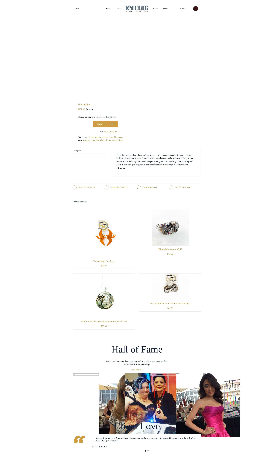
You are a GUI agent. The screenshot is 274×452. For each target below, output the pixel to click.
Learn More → (137, 370)
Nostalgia (100, 140)
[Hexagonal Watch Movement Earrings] (170, 275)
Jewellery (103, 137)
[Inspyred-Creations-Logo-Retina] (137, 6)
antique (86, 140)
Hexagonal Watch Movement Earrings (170, 303)
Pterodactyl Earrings (104, 261)
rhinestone (110, 140)
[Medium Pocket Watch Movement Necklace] (103, 275)
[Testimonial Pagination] (145, 451)
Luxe (111, 137)
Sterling (119, 140)
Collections (93, 137)
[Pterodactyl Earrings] (103, 210)
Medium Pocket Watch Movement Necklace (104, 321)
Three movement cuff (170, 249)
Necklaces (118, 137)
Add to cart (105, 124)
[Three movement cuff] (170, 210)
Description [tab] (77, 151)
